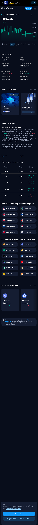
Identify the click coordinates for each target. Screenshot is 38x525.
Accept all (19, 514)
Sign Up (28, 8)
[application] (19, 33)
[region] (19, 513)
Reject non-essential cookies (19, 519)
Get (33, 3)
